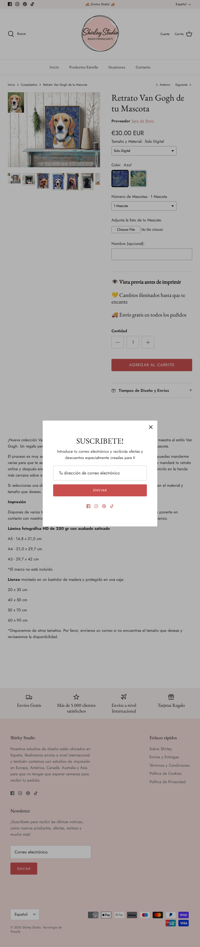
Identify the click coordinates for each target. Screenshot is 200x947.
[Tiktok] (112, 506)
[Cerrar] (151, 427)
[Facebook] (88, 506)
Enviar (100, 490)
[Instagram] (96, 506)
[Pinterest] (104, 506)
